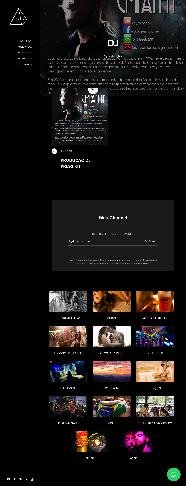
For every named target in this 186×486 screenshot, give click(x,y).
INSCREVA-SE (150, 241)
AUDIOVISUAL (25, 47)
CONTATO (26, 64)
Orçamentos (24, 58)
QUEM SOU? (25, 41)
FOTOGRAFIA (25, 52)
